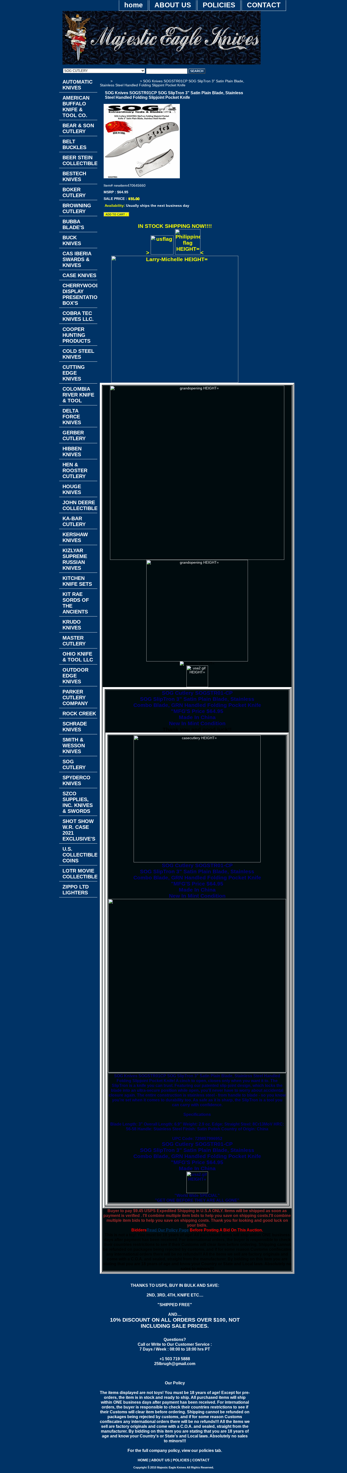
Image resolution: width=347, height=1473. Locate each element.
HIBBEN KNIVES (72, 451)
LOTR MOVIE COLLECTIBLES (79, 873)
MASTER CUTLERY (74, 640)
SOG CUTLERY (126, 81)
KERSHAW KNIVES (75, 537)
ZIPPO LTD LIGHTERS (75, 889)
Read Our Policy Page (168, 1230)
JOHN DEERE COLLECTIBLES (79, 505)
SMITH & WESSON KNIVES (73, 745)
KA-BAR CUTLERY (74, 521)
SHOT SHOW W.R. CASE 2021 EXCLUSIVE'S (78, 830)
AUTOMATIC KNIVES (77, 84)
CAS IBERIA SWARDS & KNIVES (76, 259)
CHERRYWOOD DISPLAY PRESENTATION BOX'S (79, 294)
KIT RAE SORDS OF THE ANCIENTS (75, 602)
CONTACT (264, 5)
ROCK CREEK (79, 713)
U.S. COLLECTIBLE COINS (79, 854)
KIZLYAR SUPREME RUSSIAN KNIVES (74, 559)
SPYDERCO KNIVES (76, 780)
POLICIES (219, 5)
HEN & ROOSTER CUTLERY (74, 470)
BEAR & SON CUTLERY (78, 128)
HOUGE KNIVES (71, 489)
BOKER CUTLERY (74, 192)
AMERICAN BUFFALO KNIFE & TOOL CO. (75, 106)
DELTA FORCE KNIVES (71, 416)
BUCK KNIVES (71, 240)
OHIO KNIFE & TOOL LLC (77, 656)
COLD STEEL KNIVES (78, 354)
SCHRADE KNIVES (74, 726)
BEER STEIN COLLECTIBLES (79, 160)
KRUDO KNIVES (71, 624)
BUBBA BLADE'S (73, 224)
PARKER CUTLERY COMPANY (75, 697)
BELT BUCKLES (74, 144)
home (133, 5)
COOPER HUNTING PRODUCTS (76, 335)
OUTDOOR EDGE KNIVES (75, 675)
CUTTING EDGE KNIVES (73, 373)
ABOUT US (172, 5)
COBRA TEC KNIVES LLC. (78, 316)
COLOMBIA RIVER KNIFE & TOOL (78, 394)
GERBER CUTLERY (74, 435)
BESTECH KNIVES (74, 176)
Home (104, 81)
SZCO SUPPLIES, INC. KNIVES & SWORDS (77, 802)
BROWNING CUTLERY (76, 208)
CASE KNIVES (79, 275)
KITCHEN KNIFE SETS (77, 581)
